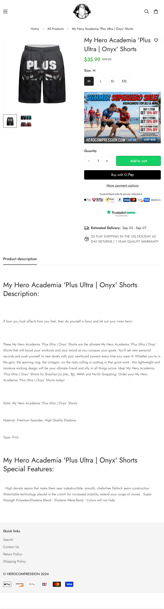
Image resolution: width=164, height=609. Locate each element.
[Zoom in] (71, 43)
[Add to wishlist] (156, 40)
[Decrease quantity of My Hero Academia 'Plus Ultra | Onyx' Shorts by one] (89, 161)
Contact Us (11, 546)
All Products (55, 28)
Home (35, 28)
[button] (156, 11)
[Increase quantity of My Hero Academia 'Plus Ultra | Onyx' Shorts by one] (107, 161)
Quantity (90, 150)
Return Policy (12, 554)
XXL (124, 81)
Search (8, 539)
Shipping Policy (14, 561)
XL (112, 81)
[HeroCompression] (82, 11)
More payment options (123, 185)
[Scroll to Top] (156, 586)
